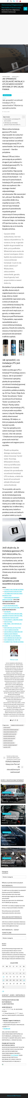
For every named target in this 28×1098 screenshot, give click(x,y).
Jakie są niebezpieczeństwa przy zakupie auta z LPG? (12, 862)
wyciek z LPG (7, 747)
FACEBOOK (6, 1028)
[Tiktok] (13, 720)
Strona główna (6, 76)
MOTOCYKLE (8, 621)
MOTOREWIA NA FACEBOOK (12, 638)
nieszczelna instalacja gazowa (11, 729)
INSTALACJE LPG (15, 76)
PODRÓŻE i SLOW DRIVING (12, 635)
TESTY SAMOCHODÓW (11, 629)
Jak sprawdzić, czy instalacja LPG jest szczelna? (12, 119)
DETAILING (7, 611)
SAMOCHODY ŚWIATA (11, 634)
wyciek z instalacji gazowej (10, 745)
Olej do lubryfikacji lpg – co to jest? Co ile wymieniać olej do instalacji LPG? (13, 818)
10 (3, 976)
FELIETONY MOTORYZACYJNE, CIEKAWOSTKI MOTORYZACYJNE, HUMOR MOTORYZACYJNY (12, 615)
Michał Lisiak (5, 801)
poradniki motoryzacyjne (10, 734)
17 (3, 980)
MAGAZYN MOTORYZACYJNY (13, 591)
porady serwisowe (8, 740)
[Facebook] (15, 720)
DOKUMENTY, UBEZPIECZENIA (13, 619)
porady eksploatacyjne (9, 736)
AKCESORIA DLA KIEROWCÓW (13, 631)
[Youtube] (10, 720)
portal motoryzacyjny (9, 742)
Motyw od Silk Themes (14, 1096)
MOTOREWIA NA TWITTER (12, 639)
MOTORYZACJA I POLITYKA (12, 627)
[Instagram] (17, 720)
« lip (3, 991)
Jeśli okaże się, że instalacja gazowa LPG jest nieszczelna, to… (12, 123)
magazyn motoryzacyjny (17, 725)
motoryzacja (7, 727)
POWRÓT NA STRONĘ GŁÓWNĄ (13, 589)
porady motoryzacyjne (9, 738)
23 (24, 980)
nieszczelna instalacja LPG (10, 731)
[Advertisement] (14, 29)
